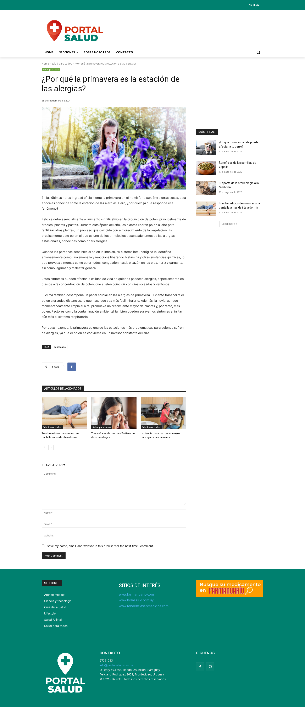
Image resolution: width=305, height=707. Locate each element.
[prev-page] (44, 447)
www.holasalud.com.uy (136, 600)
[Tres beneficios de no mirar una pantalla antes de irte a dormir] (64, 413)
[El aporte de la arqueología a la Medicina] (206, 188)
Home (45, 63)
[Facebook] (71, 367)
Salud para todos (62, 63)
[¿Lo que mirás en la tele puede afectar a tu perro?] (206, 147)
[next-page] (51, 447)
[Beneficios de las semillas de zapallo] (206, 168)
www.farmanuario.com (136, 594)
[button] (258, 52)
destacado (60, 346)
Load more (228, 224)
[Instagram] (210, 666)
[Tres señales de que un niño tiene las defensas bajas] (114, 413)
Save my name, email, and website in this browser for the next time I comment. (100, 546)
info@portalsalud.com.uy (116, 665)
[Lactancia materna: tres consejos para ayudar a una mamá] (163, 413)
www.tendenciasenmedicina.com (143, 606)
